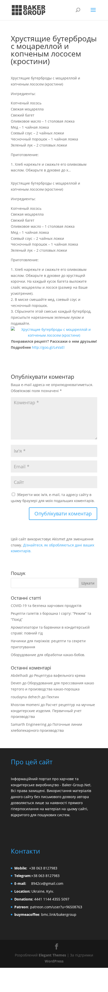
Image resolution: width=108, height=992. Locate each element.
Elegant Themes (52, 955)
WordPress (54, 961)
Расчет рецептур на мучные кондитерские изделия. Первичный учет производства (53, 710)
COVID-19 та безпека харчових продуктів (46, 605)
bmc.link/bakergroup (58, 914)
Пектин (52, 696)
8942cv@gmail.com (47, 883)
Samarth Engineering (28, 724)
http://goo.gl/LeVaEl (48, 347)
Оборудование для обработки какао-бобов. (48, 654)
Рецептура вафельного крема (59, 675)
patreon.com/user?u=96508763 (56, 907)
